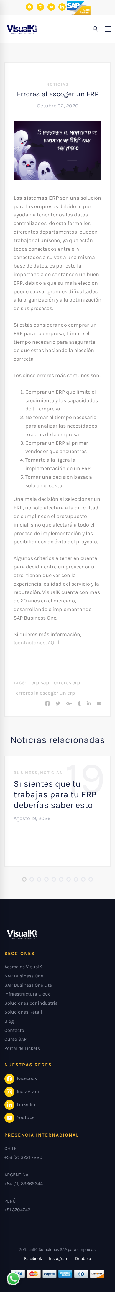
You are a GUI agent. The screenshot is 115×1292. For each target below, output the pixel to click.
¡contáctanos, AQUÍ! (37, 642)
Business (26, 772)
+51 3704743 (17, 1210)
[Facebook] (47, 703)
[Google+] (69, 703)
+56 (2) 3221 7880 (23, 1157)
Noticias (57, 84)
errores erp (67, 682)
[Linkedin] (88, 703)
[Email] (99, 703)
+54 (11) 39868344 (23, 1183)
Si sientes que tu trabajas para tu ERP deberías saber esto (55, 794)
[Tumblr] (79, 703)
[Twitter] (58, 703)
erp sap (40, 682)
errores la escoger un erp (45, 693)
